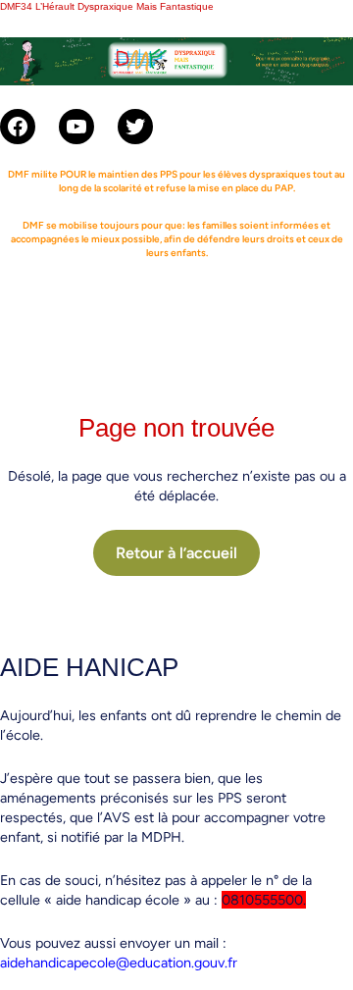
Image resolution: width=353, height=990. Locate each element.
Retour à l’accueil (176, 553)
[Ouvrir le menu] (176, 307)
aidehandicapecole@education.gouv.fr (118, 962)
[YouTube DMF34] (76, 126)
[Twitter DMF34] (135, 126)
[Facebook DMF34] (17, 126)
